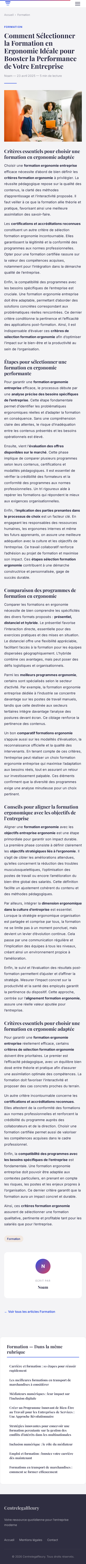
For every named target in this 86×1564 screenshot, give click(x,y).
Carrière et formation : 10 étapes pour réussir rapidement (42, 1368)
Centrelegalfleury (21, 1508)
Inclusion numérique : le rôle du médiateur (41, 1444)
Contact (52, 1540)
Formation (23, 14)
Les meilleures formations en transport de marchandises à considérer (40, 1382)
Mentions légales (30, 1540)
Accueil (9, 14)
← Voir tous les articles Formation (29, 1312)
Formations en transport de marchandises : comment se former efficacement (40, 1469)
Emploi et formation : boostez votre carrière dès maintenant (41, 1455)
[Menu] (77, 3)
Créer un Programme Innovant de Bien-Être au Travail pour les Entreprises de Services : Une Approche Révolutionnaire (41, 1412)
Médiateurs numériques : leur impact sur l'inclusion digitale (39, 1396)
